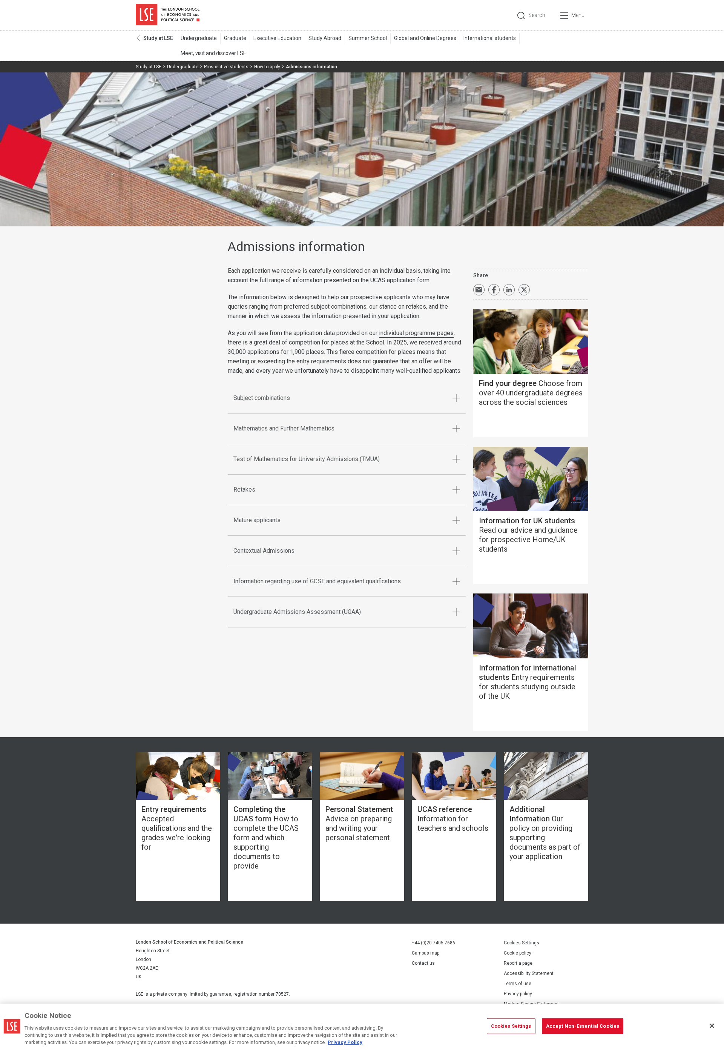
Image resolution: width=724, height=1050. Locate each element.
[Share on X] (524, 289)
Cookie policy (517, 953)
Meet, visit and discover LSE (213, 53)
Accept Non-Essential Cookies (583, 1026)
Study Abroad (324, 38)
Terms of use (517, 983)
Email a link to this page (479, 289)
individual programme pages (416, 333)
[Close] (712, 1026)
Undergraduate (199, 38)
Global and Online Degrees (425, 38)
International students (489, 38)
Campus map (425, 953)
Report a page (518, 963)
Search (536, 15)
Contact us (423, 963)
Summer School (367, 38)
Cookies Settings (521, 942)
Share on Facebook (494, 289)
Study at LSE (158, 38)
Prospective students (226, 66)
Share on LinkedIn (509, 289)
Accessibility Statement (529, 973)
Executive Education (277, 38)
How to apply (267, 66)
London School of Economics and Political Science (167, 15)
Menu (577, 15)
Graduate (235, 38)
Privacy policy (518, 993)
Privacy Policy (345, 1042)
